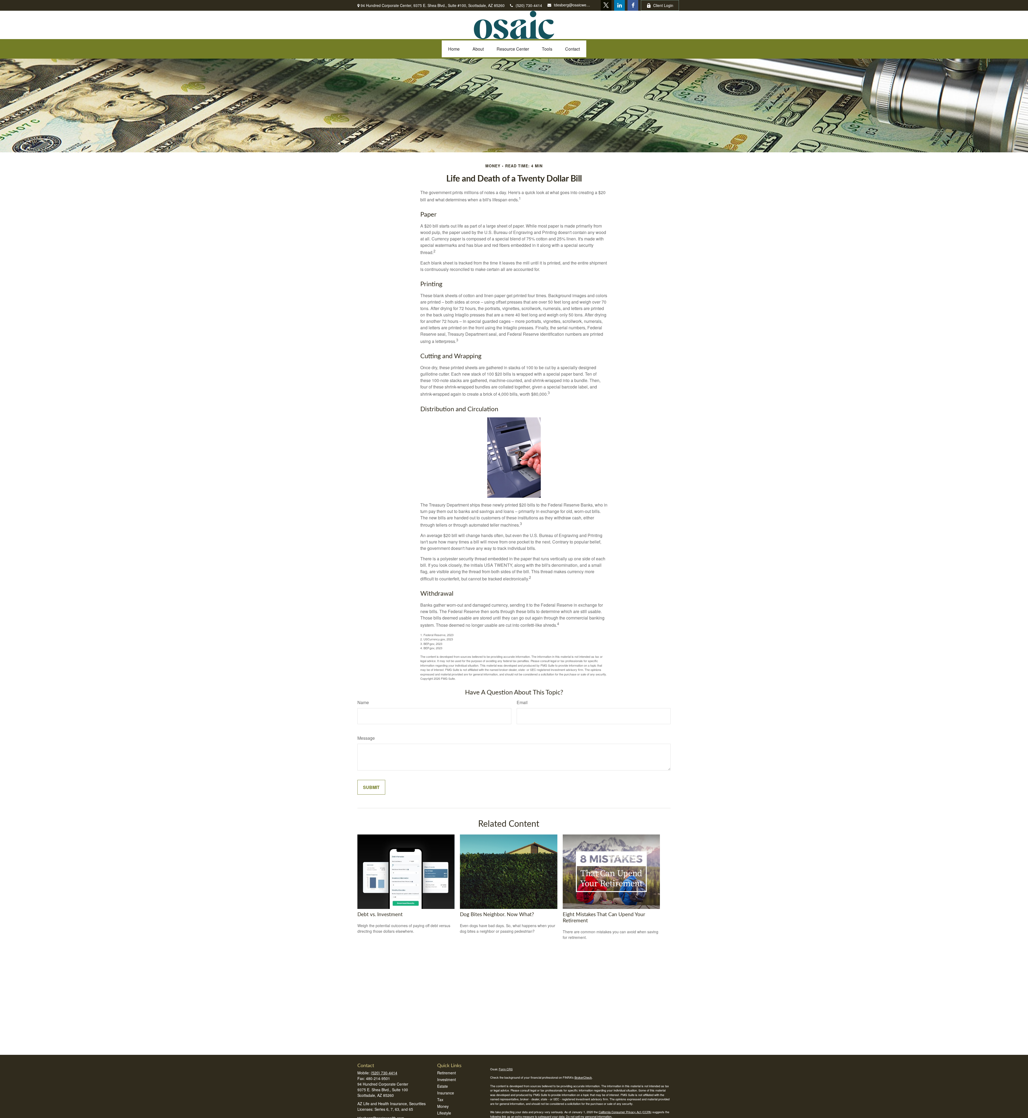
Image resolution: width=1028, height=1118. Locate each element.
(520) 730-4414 (529, 5)
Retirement (446, 1072)
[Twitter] (606, 5)
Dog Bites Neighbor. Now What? (497, 914)
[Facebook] (633, 5)
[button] (454, 48)
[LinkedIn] (619, 5)
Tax (440, 1099)
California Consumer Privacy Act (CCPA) (625, 1112)
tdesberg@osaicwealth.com (572, 4)
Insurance (445, 1093)
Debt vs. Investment (380, 914)
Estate (442, 1086)
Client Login (663, 5)
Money (443, 1106)
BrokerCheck (583, 1077)
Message (366, 738)
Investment (446, 1079)
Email (522, 702)
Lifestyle (444, 1113)
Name (363, 702)
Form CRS (506, 1069)
